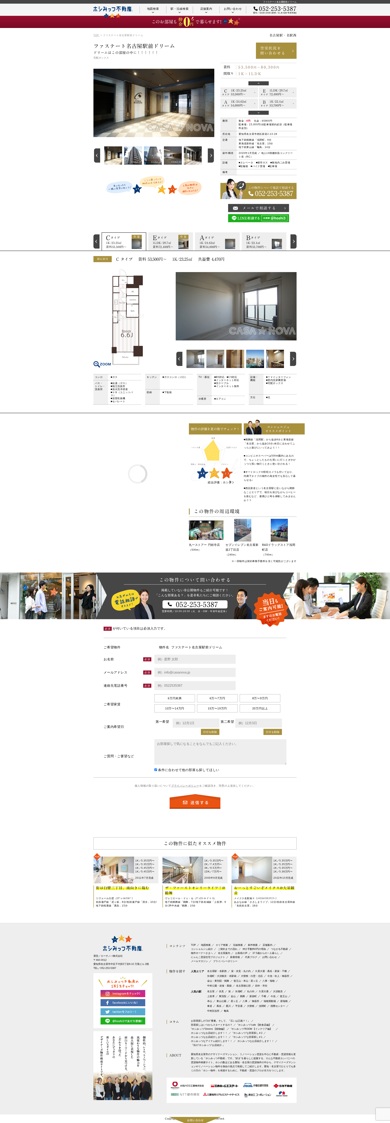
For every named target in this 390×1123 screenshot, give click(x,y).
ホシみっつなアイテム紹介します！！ (211, 1041)
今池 (273, 996)
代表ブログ (251, 957)
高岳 (219, 1006)
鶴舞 (242, 996)
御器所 (255, 1001)
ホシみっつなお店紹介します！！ (209, 1033)
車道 (209, 1006)
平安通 (239, 1006)
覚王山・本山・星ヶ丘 (246, 980)
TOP (193, 945)
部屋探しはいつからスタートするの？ (211, 1024)
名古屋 (210, 991)
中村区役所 (213, 1010)
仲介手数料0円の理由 (254, 949)
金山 (233, 996)
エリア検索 (222, 945)
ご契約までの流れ (227, 949)
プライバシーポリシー (185, 785)
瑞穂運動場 (270, 1001)
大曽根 (250, 1006)
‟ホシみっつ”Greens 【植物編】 (208, 1029)
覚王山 (283, 996)
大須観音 (278, 991)
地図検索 (153, 8)
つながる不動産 (279, 949)
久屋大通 (264, 991)
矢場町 (239, 991)
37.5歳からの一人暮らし (265, 953)
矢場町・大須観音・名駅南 (221, 976)
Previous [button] (97, 155)
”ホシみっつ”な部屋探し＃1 (247, 1037)
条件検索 (253, 945)
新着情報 (235, 957)
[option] (113, 155)
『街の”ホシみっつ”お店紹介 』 (208, 1045)
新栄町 (253, 996)
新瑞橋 (284, 1001)
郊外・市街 (261, 985)
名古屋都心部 (243, 985)
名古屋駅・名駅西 (217, 971)
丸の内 (250, 991)
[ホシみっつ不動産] (113, 12)
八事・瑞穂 (268, 980)
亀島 (226, 1010)
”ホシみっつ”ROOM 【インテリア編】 (253, 1029)
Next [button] (211, 155)
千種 (263, 996)
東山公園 (221, 1001)
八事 (245, 1001)
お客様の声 (241, 953)
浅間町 (262, 1006)
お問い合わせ (233, 8)
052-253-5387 (108, 968)
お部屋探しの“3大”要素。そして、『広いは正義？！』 (220, 1020)
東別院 (222, 996)
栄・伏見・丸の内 (241, 971)
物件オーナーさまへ (202, 953)
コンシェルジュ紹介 (202, 949)
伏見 (221, 991)
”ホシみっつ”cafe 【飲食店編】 (254, 1024)
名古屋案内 (224, 953)
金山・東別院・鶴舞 (218, 980)
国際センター (278, 1006)
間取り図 (127, 317)
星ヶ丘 (234, 1001)
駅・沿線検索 (180, 8)
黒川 (228, 1006)
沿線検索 (238, 945)
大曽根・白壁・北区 (252, 976)
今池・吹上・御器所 (278, 976)
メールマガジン (199, 961)
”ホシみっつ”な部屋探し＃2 (247, 1033)
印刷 (291, 259)
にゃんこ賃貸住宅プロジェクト (208, 957)
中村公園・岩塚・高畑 (219, 985)
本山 (209, 1001)
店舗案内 (206, 8)
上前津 (210, 996)
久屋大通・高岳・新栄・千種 (271, 971)
